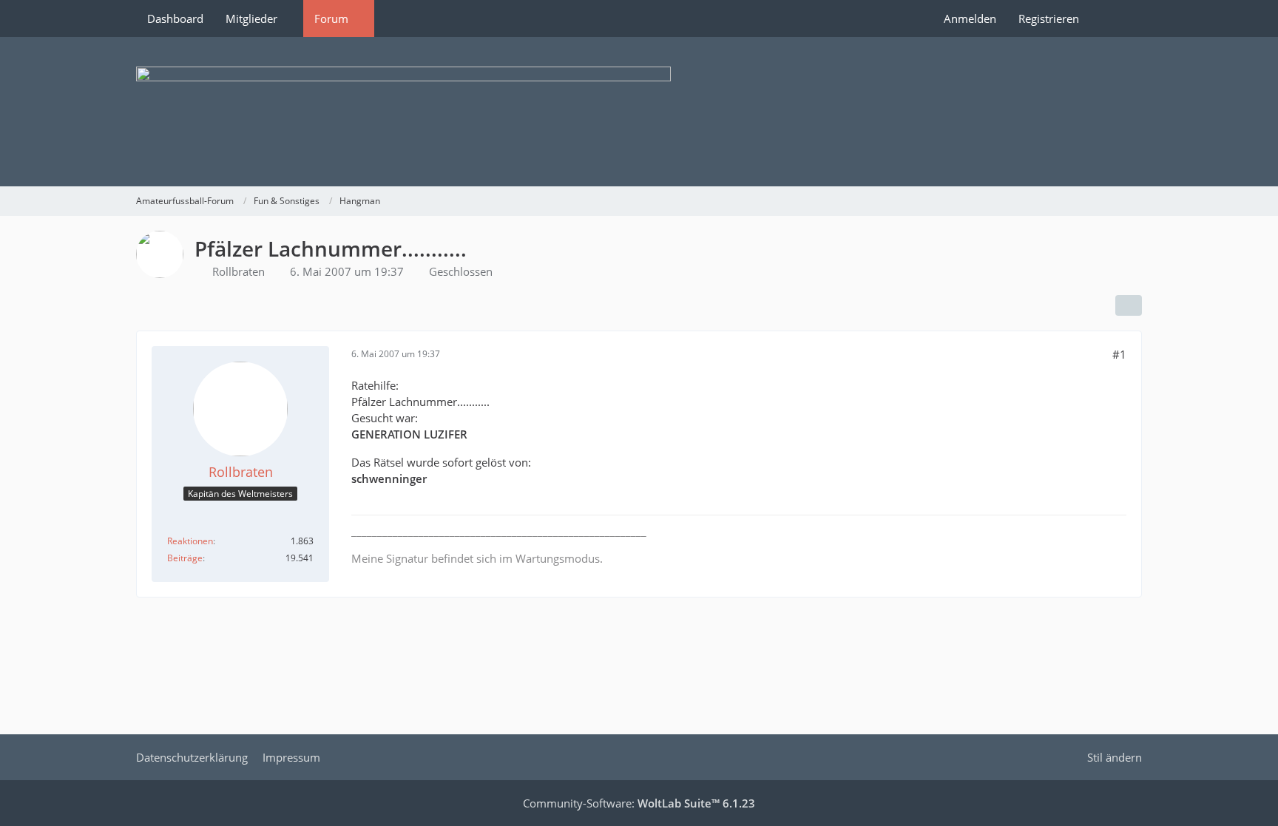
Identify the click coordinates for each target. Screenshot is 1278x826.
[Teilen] (1128, 305)
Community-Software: (639, 803)
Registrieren (1048, 18)
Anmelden (970, 18)
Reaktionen (190, 541)
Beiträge (185, 558)
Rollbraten (238, 271)
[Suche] (1116, 18)
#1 (1119, 354)
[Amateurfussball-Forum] (639, 111)
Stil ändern (1114, 757)
